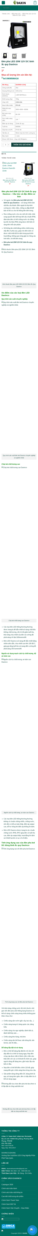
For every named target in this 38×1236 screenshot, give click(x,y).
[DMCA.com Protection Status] (8, 1226)
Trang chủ (6, 14)
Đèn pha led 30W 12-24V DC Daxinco (10, 181)
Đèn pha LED (16, 14)
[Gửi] (34, 8)
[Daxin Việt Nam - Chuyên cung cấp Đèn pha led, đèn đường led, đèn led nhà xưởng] (19, 2)
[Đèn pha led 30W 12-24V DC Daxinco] (9, 169)
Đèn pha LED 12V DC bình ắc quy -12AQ (24, 14)
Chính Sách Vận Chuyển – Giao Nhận (15, 1208)
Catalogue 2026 (7, 1184)
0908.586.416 (25, 1171)
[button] (3, 2)
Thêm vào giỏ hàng (22, 144)
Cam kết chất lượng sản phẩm (12, 1196)
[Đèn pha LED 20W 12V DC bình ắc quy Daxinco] (28, 169)
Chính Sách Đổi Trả (9, 1204)
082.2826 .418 (15, 1171)
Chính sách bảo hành (9, 1188)
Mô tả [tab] (4, 154)
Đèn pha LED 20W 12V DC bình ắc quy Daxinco (28, 181)
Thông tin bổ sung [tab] (9, 158)
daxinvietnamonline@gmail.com (17, 1168)
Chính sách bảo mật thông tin (12, 1192)
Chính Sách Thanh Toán (10, 1200)
